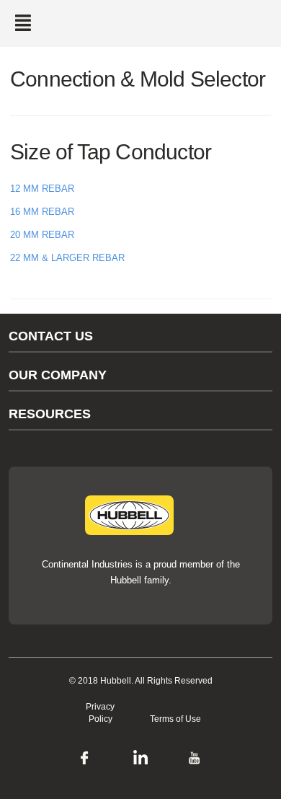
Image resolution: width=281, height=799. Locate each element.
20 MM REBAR (42, 234)
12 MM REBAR (42, 188)
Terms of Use (175, 719)
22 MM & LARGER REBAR (67, 257)
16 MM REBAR (42, 211)
